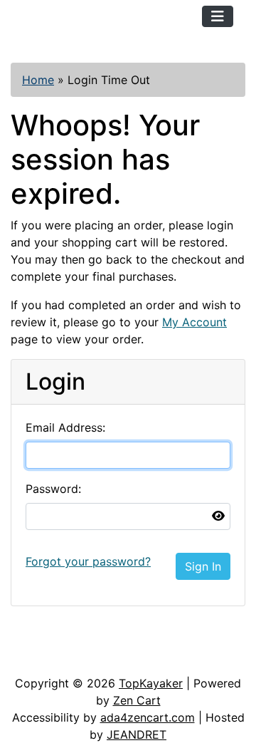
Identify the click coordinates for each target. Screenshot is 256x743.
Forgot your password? (88, 561)
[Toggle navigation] (217, 16)
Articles (43, 632)
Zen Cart (137, 700)
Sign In (203, 566)
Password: (53, 489)
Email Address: (65, 427)
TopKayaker (151, 683)
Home (38, 80)
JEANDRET (136, 734)
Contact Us (119, 632)
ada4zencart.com (147, 717)
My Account (194, 322)
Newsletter (53, 660)
